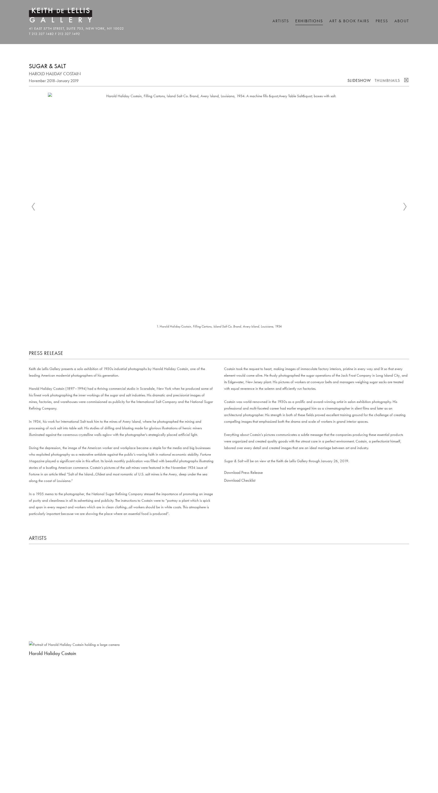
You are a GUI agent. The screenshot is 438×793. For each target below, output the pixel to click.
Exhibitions (309, 21)
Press (382, 21)
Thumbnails (387, 80)
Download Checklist (239, 480)
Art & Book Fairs (349, 21)
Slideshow (359, 80)
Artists (280, 21)
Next (405, 207)
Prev (33, 207)
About (401, 21)
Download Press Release (243, 472)
